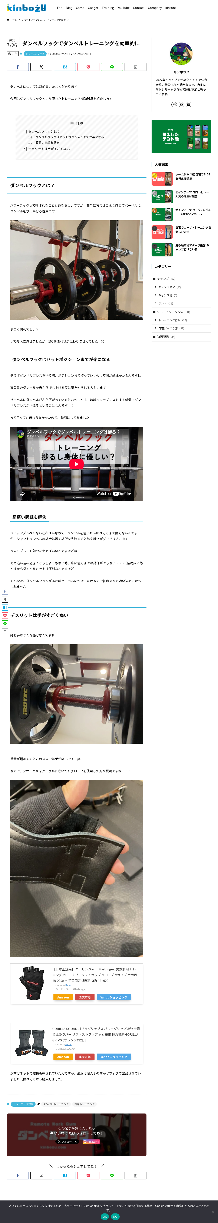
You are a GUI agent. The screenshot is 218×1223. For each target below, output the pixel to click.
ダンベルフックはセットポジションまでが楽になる (70, 137)
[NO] (213, 1212)
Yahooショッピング (113, 997)
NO (115, 1216)
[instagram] (174, 104)
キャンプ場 (167, 295)
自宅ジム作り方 (171, 328)
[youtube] (181, 104)
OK (105, 1216)
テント (165, 303)
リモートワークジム (173, 312)
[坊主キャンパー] (26, 7)
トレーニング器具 (35, 53)
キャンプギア (169, 287)
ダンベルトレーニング (56, 1104)
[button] (18, 67)
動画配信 (166, 336)
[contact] (188, 104)
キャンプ (166, 278)
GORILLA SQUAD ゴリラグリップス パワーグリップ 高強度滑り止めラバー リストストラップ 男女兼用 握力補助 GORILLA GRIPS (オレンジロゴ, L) (96, 1034)
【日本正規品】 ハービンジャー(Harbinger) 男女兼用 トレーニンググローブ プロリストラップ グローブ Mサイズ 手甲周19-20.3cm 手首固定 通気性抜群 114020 (95, 975)
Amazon (63, 997)
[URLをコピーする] (135, 67)
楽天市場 (85, 997)
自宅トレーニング (84, 1104)
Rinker (68, 985)
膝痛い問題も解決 (47, 142)
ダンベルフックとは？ (44, 131)
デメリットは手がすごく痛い (49, 148)
